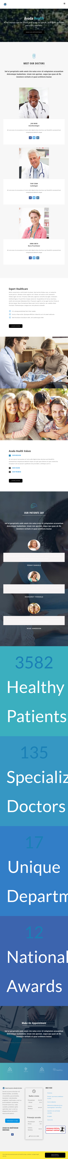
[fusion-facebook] (30, 137)
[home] (12, 1088)
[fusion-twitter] (34, 137)
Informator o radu (12, 1120)
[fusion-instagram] (37, 137)
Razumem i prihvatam (55, 1155)
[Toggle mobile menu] (65, 3)
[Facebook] (12, 1134)
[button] (34, 455)
